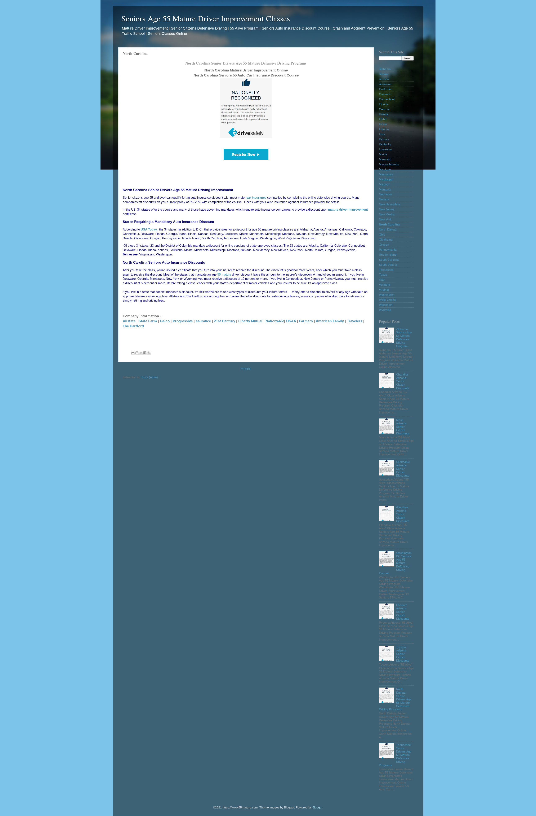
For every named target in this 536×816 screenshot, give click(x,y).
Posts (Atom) (149, 377)
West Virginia (387, 299)
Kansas (384, 139)
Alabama (385, 69)
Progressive (183, 321)
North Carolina (389, 224)
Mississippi (386, 179)
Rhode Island (388, 254)
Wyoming (385, 309)
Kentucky (385, 144)
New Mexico (387, 214)
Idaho (383, 119)
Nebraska (385, 194)
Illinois (383, 124)
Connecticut (387, 99)
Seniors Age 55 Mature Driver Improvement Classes (205, 18)
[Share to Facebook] (145, 353)
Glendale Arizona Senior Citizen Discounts (402, 514)
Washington (386, 294)
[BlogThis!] (137, 353)
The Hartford (133, 326)
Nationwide (274, 321)
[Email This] (133, 353)
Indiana (384, 129)
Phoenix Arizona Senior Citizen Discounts (402, 612)
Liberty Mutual (250, 321)
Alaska (383, 74)
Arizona (384, 79)
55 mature (224, 274)
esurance (203, 321)
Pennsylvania (388, 249)
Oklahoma (386, 239)
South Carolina (389, 259)
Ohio (382, 234)
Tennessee (386, 269)
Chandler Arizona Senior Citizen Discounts (402, 381)
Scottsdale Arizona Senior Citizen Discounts (403, 468)
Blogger (317, 807)
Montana (385, 189)
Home (246, 369)
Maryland (385, 159)
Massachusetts (389, 164)
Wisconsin (385, 304)
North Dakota (388, 229)
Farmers (306, 321)
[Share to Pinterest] (149, 353)
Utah (382, 279)
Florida (383, 104)
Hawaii (383, 114)
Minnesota (386, 174)
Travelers (354, 321)
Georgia (384, 109)
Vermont (384, 284)
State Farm (148, 321)
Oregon (384, 244)
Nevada (384, 199)
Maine (383, 154)
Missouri (384, 184)
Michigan (385, 169)
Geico (165, 321)
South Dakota (388, 264)
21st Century (224, 321)
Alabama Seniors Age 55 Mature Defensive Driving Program (404, 338)
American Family (330, 321)
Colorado (385, 94)
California (385, 89)
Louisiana (385, 149)
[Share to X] (141, 353)
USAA (291, 321)
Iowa (382, 134)
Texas (383, 274)
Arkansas (385, 84)
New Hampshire (389, 204)
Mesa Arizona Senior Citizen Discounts (402, 426)
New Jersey (386, 209)
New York (385, 219)
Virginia (384, 289)
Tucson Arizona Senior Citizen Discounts (402, 654)
